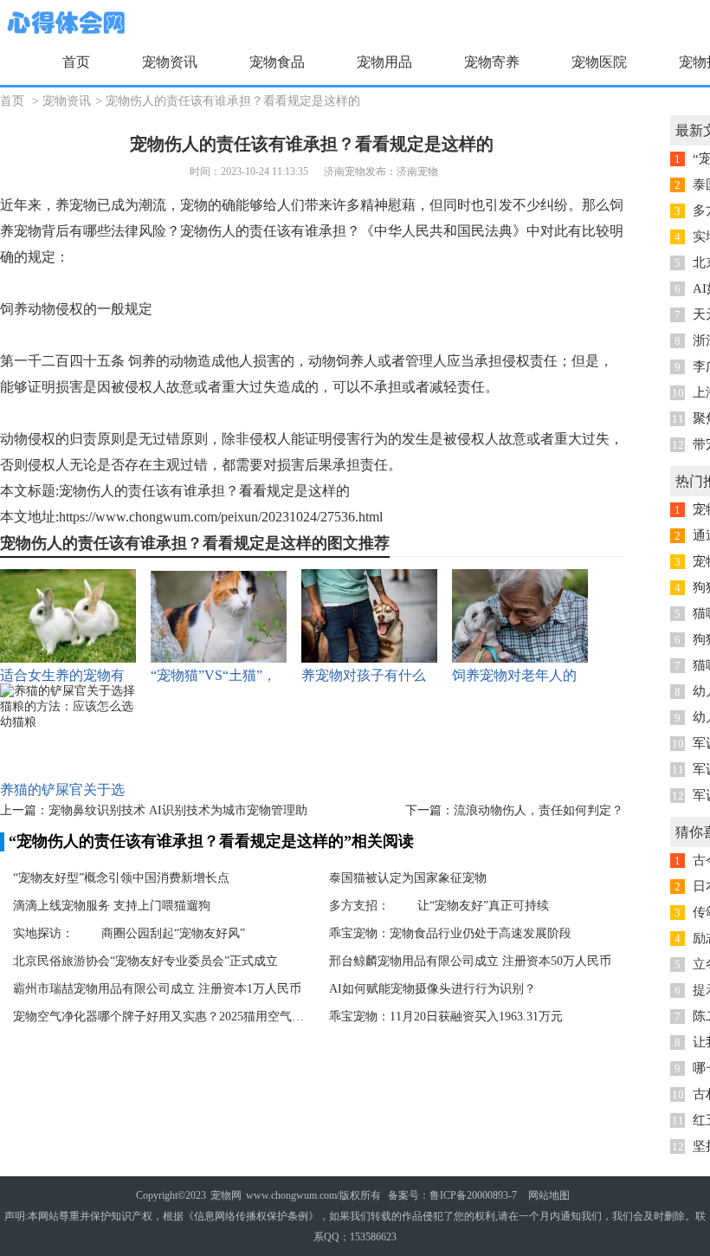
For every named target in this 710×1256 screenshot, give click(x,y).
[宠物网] (64, 23)
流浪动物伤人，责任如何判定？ (538, 810)
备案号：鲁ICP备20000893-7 (452, 1195)
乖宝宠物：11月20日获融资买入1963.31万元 (446, 1016)
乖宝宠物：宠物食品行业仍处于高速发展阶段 (450, 933)
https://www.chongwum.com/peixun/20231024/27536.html (221, 516)
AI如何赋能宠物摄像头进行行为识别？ (432, 988)
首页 (76, 62)
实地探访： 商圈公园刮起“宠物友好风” (129, 933)
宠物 (83, 204)
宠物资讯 (66, 100)
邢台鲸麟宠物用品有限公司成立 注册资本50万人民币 (470, 961)
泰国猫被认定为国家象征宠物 (408, 877)
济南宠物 (417, 171)
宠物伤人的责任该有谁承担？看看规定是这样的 (233, 100)
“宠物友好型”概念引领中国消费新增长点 (121, 877)
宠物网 (226, 1195)
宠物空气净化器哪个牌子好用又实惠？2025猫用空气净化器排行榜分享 (160, 1016)
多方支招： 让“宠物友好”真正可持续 (439, 905)
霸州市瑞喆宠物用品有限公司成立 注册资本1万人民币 (157, 988)
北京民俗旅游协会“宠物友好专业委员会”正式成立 (145, 961)
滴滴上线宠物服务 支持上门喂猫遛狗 (111, 905)
